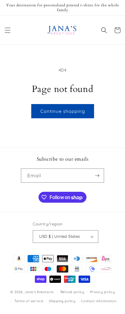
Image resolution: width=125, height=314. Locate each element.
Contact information (98, 301)
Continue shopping (62, 111)
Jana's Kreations (39, 291)
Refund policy (72, 292)
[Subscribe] (97, 175)
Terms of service (28, 301)
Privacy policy (102, 292)
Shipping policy (62, 301)
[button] (7, 30)
